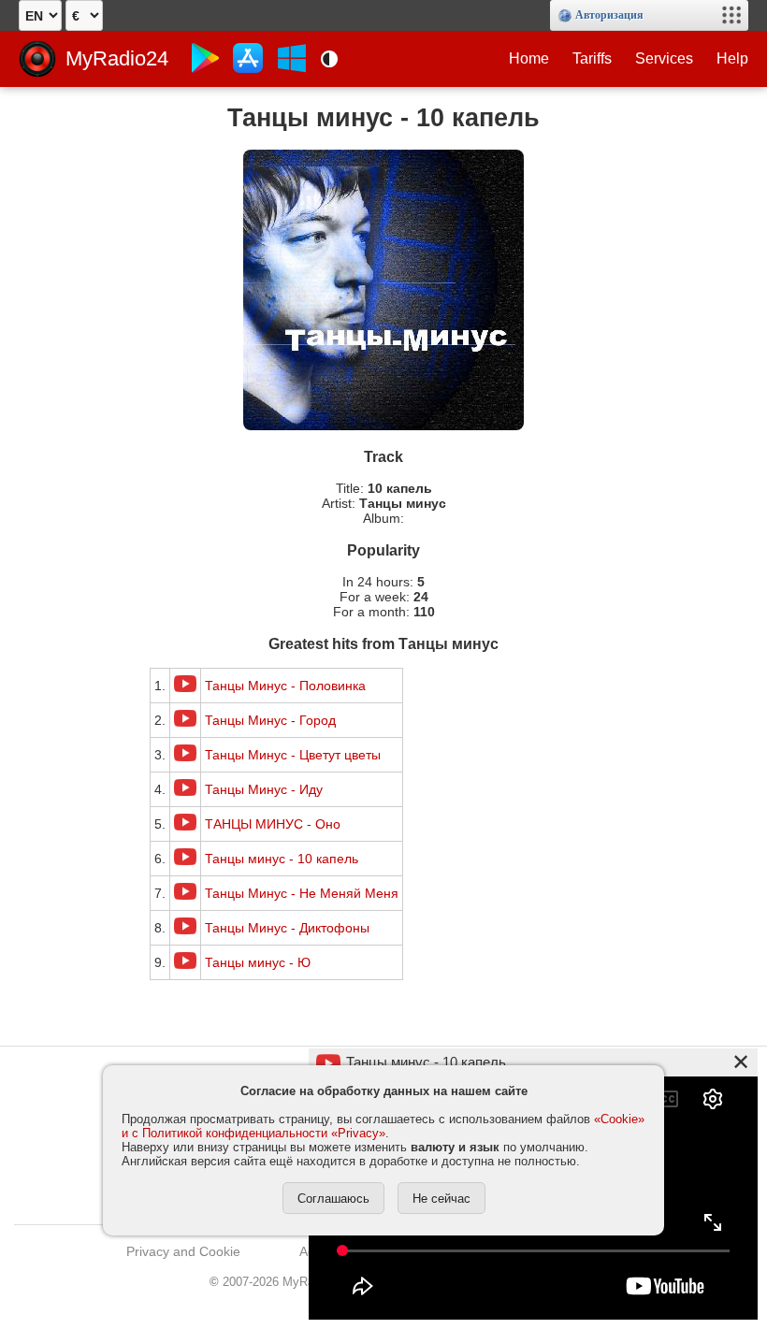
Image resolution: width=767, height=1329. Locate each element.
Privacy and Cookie (183, 1251)
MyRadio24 (116, 58)
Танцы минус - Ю (258, 962)
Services (664, 58)
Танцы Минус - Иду (264, 789)
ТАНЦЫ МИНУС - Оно (272, 823)
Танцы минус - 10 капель (281, 858)
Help (732, 58)
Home (529, 58)
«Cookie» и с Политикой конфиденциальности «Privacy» (383, 1126)
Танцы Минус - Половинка (285, 685)
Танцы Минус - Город (270, 720)
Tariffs (592, 58)
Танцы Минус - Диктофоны (287, 927)
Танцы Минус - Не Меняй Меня (301, 893)
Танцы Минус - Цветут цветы (293, 754)
